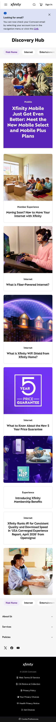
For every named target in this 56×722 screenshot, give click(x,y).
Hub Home (11, 52)
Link (36, 28)
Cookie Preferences (30, 719)
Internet (28, 52)
